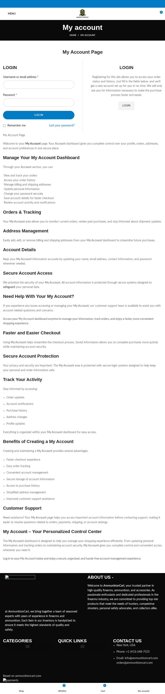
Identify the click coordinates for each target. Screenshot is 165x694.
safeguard (9, 287)
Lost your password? (61, 125)
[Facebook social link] (72, 4)
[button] (27, 646)
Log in (38, 115)
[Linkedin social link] (87, 4)
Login (126, 105)
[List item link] (137, 654)
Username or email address (21, 77)
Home (73, 35)
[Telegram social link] (93, 4)
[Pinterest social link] (82, 4)
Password (10, 95)
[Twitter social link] (77, 4)
